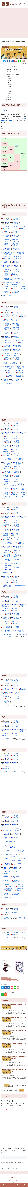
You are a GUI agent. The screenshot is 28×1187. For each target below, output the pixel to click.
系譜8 (9, 93)
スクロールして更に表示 (19, 973)
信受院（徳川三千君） (16, 485)
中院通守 (5, 854)
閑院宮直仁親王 (7, 278)
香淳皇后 (5, 292)
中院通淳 (15, 854)
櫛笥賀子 (14, 275)
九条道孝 (5, 492)
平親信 (16, 218)
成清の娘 (5, 839)
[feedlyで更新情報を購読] (2, 994)
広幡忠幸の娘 (7, 563)
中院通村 (17, 867)
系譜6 (9, 89)
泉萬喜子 (9, 376)
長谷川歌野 (6, 578)
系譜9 (9, 95)
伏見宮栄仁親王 (7, 252)
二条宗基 (5, 488)
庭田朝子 (18, 258)
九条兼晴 (15, 479)
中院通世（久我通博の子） (17, 860)
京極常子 (9, 560)
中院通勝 (7, 867)
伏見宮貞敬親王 (7, 371)
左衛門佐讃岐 (8, 279)
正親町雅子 (15, 284)
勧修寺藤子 (6, 262)
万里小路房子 (6, 267)
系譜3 (9, 82)
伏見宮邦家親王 (20, 371)
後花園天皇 (7, 257)
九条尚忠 (22, 488)
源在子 (7, 237)
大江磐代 (21, 279)
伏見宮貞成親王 (20, 252)
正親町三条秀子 (6, 249)
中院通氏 (21, 851)
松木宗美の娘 (20, 368)
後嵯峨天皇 (6, 239)
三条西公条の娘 (17, 864)
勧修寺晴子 (16, 267)
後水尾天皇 (16, 269)
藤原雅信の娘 (5, 228)
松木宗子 (5, 275)
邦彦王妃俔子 (19, 376)
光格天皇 (6, 282)
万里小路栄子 (16, 262)
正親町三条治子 (7, 254)
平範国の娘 (7, 917)
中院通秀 (5, 859)
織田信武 (8, 565)
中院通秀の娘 (21, 859)
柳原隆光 (14, 572)
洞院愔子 (16, 241)
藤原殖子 (14, 232)
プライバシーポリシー (14, 1180)
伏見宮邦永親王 (15, 363)
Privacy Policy (4, 1164)
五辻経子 (5, 245)
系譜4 (9, 84)
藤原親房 (5, 837)
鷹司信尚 (16, 476)
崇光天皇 (16, 248)
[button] (25, 718)
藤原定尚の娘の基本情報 (12, 69)
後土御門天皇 (17, 257)
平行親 (6, 937)
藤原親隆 (7, 834)
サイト (3, 1141)
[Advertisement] (14, 24)
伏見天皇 (5, 244)
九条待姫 (15, 481)
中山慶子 (5, 288)
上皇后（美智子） (16, 292)
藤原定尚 (17, 146)
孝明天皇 (5, 287)
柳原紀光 (16, 568)
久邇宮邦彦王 (19, 375)
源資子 (17, 249)
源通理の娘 (15, 219)
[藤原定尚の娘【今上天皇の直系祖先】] (12, 61)
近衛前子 (7, 271)
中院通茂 (15, 872)
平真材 (3, 110)
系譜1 (9, 78)
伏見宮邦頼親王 (20, 366)
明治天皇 (14, 287)
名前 (3, 1127)
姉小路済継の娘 (6, 864)
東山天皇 (14, 274)
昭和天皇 (5, 291)
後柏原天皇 (6, 261)
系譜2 (9, 80)
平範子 (15, 735)
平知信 (15, 227)
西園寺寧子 (15, 245)
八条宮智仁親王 (7, 559)
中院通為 (18, 863)
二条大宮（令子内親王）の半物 (10, 830)
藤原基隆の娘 (5, 768)
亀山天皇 (6, 705)
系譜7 (9, 91)
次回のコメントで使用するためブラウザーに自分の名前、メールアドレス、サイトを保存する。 (14, 1150)
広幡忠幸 (18, 559)
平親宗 (6, 771)
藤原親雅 (17, 833)
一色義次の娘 (6, 869)
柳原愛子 (14, 288)
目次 (12, 66)
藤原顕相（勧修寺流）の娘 (10, 846)
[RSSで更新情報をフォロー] (5, 994)
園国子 (17, 271)
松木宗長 (16, 877)
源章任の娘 (15, 224)
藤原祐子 (22, 228)
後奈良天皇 (17, 261)
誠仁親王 (17, 265)
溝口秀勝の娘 (16, 869)
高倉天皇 (14, 231)
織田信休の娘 (7, 568)
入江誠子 (9, 372)
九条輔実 (5, 484)
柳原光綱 (8, 569)
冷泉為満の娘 (6, 481)
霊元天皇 (5, 274)
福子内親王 (16, 362)
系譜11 (9, 99)
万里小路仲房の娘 (19, 850)
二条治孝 (14, 488)
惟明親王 (6, 738)
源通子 (17, 237)
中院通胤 (8, 863)
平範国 (16, 222)
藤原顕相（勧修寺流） (9, 841)
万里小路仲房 (7, 850)
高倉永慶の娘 (6, 873)
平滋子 (7, 231)
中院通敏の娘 (14, 856)
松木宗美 (5, 880)
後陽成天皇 (6, 269)
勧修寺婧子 (6, 284)
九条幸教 (20, 484)
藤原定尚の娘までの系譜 (12, 72)
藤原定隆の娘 (15, 834)
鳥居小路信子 (20, 372)
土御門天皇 (16, 235)
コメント (4, 1109)
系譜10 (9, 97)
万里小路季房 (14, 847)
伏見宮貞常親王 (8, 634)
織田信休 (16, 563)
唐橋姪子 (22, 489)
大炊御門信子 (6, 258)
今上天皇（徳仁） (8, 295)
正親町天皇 (7, 265)
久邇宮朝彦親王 (7, 375)
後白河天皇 (6, 232)
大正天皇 (22, 287)
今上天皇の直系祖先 (7, 977)
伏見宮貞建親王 (7, 366)
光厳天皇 (8, 248)
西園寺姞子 (6, 241)
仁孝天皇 (15, 282)
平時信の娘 (6, 833)
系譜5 (9, 86)
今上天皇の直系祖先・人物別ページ (10, 980)
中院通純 (7, 872)
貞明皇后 (22, 288)
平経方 (7, 227)
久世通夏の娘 (15, 876)
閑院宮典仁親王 (20, 278)
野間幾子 (5, 494)
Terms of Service (13, 1164)
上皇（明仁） (17, 291)
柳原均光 (5, 572)
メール (3, 1134)
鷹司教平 (7, 479)
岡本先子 (9, 368)
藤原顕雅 (14, 837)
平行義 (7, 222)
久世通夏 (5, 876)
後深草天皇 (16, 239)
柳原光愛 (6, 576)
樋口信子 (14, 489)
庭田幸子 (21, 254)
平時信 (23, 227)
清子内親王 (16, 475)
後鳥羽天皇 (6, 235)
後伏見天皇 (15, 244)
